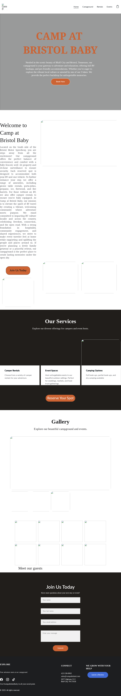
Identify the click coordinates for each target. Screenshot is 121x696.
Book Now (60, 82)
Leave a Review (98, 675)
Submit (60, 648)
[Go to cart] (117, 7)
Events (109, 7)
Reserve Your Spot (60, 398)
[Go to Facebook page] (1, 679)
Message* (45, 629)
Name (43, 596)
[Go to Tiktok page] (13, 679)
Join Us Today (18, 270)
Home (76, 7)
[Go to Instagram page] (7, 679)
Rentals (100, 7)
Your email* (45, 618)
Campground (87, 7)
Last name (45, 607)
